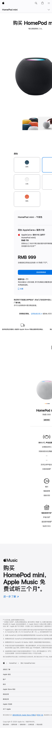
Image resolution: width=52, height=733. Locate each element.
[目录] (49, 3)
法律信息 (31, 724)
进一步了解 (11, 596)
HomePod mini (10, 9)
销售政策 (23, 724)
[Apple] (4, 663)
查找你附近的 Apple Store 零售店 (24, 715)
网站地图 (39, 724)
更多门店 (40, 715)
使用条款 (14, 724)
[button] (36, 3)
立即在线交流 (36, 314)
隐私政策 (6, 724)
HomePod (12, 663)
